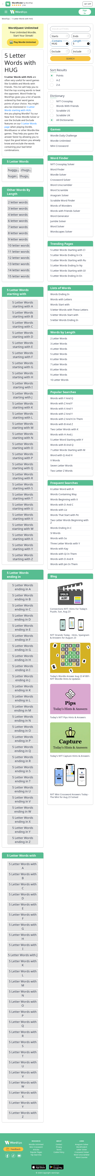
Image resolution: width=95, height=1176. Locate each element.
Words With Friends (67, 106)
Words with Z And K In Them (66, 419)
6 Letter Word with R (62, 489)
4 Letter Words (58, 348)
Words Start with (60, 304)
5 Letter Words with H (23, 937)
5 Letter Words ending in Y (22, 830)
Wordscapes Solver (61, 231)
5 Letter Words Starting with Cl (67, 250)
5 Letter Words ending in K (22, 688)
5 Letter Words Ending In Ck (66, 255)
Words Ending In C (61, 528)
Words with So (58, 538)
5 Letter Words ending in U (22, 789)
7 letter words (18, 227)
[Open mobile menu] (6, 12)
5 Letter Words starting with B (22, 314)
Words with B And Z (61, 424)
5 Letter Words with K (23, 963)
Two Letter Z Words (61, 470)
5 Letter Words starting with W (22, 527)
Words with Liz (58, 509)
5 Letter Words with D (23, 896)
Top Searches (36, 1155)
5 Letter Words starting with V (22, 517)
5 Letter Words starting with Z (22, 557)
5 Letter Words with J (22, 955)
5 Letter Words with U (23, 1064)
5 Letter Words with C (23, 886)
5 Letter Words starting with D (22, 335)
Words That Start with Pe (64, 515)
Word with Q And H (61, 455)
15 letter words (18, 276)
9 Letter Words (58, 374)
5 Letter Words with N (23, 993)
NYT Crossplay (64, 101)
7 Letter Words (58, 364)
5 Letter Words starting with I (22, 385)
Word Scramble (59, 190)
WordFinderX (81, 1147)
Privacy (59, 1147)
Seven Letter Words (61, 465)
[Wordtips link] (18, 12)
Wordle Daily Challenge (63, 135)
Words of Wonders (61, 205)
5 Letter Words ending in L (22, 698)
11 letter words (18, 251)
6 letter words (18, 221)
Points (59, 75)
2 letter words (18, 202)
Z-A (58, 85)
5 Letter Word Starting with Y (66, 439)
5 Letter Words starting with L (22, 415)
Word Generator (59, 216)
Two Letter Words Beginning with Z (69, 521)
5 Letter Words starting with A (22, 304)
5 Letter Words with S (23, 1044)
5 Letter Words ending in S (22, 769)
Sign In (85, 12)
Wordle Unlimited (60, 140)
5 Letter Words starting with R (22, 476)
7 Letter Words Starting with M (67, 450)
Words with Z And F (61, 403)
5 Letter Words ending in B (22, 597)
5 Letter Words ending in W (22, 809)
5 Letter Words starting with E (22, 345)
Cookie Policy (59, 1152)
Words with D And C (61, 504)
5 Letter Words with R (23, 1034)
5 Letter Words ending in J (22, 678)
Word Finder (57, 169)
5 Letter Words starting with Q (22, 466)
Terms (58, 1149)
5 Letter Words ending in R (22, 759)
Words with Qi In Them (63, 553)
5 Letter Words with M (23, 983)
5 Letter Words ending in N (22, 718)
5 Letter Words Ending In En (66, 275)
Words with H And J (61, 434)
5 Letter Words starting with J (22, 395)
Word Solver (57, 226)
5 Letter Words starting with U (22, 506)
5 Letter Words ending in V (22, 799)
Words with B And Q (61, 444)
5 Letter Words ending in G (22, 648)
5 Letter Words (58, 354)
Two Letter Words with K (64, 429)
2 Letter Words (58, 338)
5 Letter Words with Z (23, 1115)
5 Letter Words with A (23, 866)
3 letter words (18, 208)
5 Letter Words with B (23, 876)
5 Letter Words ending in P (22, 739)
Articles (36, 1149)
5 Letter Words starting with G (22, 365)
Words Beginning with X (64, 499)
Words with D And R (61, 559)
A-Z (58, 80)
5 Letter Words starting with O (22, 446)
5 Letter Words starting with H (22, 375)
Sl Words (55, 533)
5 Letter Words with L (23, 973)
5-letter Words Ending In (64, 320)
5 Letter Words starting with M (22, 426)
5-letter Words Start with (64, 315)
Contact (59, 1144)
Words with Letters (61, 299)
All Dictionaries (64, 120)
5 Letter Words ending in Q (22, 749)
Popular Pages (36, 1152)
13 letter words (18, 264)
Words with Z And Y (61, 413)
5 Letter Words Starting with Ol (68, 270)
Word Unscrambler (61, 185)
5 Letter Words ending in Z (22, 840)
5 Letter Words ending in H (22, 658)
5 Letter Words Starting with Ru (68, 260)
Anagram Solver (59, 195)
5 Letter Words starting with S (22, 486)
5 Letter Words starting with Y (22, 547)
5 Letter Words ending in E (22, 628)
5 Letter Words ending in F (22, 638)
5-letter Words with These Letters (69, 309)
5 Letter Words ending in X (22, 820)
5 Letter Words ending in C (22, 607)
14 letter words (18, 270)
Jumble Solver (58, 221)
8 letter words (18, 233)
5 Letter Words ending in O (22, 729)
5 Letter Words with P (23, 1014)
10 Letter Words (59, 380)
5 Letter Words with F (23, 916)
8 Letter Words (58, 369)
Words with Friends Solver (65, 211)
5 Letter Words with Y (23, 1105)
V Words (55, 460)
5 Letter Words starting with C (22, 325)
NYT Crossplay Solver (62, 164)
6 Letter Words (58, 359)
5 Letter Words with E (23, 906)
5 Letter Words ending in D (22, 617)
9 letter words (18, 239)
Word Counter (82, 1157)
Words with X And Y (61, 408)
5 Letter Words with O (23, 1003)
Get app (87, 4)
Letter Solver (82, 1149)
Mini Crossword (59, 146)
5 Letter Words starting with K (22, 405)
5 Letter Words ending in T (22, 779)
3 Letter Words (58, 343)
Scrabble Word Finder (62, 200)
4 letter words (18, 215)
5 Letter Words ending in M (22, 708)
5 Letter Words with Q (23, 1024)
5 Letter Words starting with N (22, 436)
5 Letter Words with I (23, 947)
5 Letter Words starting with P (22, 456)
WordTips (6, 19)
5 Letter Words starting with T (22, 496)
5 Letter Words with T (23, 1054)
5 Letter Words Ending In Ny (66, 265)
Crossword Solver (60, 179)
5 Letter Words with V (23, 1074)
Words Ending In (59, 294)
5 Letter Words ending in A (22, 587)
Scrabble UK (63, 115)
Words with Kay (59, 548)
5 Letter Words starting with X (22, 537)
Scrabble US (63, 110)
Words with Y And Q (61, 398)
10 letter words (18, 245)
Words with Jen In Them (64, 564)
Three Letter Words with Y (65, 543)
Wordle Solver (58, 174)
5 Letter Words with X (23, 1094)
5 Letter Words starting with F (22, 355)
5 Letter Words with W (23, 1084)
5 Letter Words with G (23, 927)
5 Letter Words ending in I (22, 668)
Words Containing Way (63, 494)
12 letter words (18, 258)
